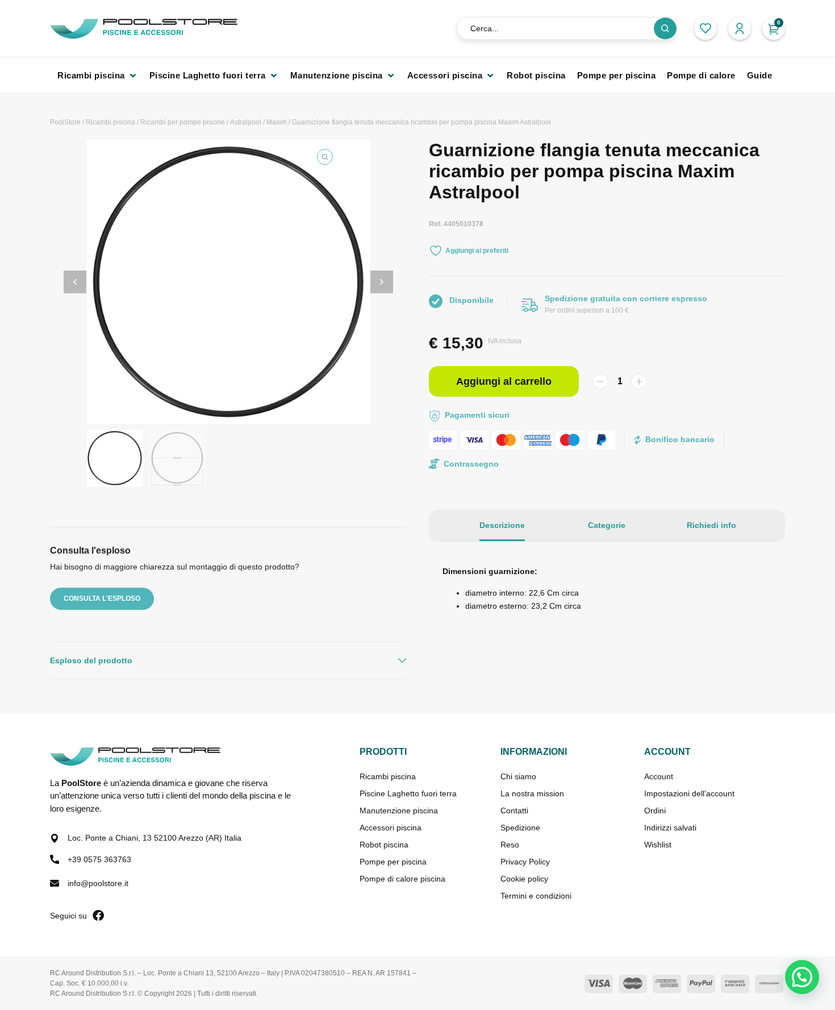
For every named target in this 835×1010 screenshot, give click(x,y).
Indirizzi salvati (670, 827)
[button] (97, 75)
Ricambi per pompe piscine (182, 122)
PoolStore (65, 122)
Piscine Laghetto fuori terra (408, 793)
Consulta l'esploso (102, 598)
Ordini (655, 810)
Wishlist (657, 844)
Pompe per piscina (393, 861)
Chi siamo (518, 776)
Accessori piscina (390, 827)
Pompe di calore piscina (402, 878)
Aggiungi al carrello (504, 381)
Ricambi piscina (110, 122)
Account (658, 776)
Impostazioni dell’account (689, 793)
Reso (509, 844)
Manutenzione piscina (399, 810)
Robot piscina (384, 844)
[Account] (739, 28)
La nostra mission (532, 793)
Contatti (514, 810)
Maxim (276, 122)
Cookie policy (524, 878)
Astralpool (245, 122)
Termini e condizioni (535, 895)
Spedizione (520, 827)
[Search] (665, 28)
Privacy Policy (525, 861)
